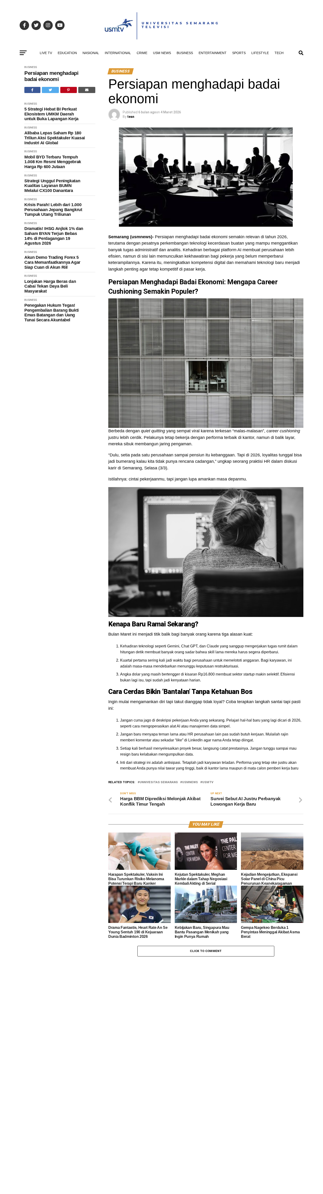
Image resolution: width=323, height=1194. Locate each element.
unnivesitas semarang (159, 782)
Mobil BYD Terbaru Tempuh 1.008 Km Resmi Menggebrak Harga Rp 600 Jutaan (52, 162)
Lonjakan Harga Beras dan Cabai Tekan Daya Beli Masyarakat (50, 286)
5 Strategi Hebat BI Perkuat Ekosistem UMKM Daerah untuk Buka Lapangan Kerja (51, 114)
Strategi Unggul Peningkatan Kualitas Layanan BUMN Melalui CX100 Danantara (52, 185)
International (118, 53)
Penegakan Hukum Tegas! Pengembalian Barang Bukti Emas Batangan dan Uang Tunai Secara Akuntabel (51, 312)
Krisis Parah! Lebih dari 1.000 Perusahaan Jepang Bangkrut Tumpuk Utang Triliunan (53, 209)
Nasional (91, 53)
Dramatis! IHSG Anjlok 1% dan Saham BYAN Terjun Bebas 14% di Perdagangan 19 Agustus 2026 (53, 236)
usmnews (190, 782)
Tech (279, 53)
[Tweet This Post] (50, 90)
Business (185, 53)
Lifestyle (260, 53)
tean (130, 117)
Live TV (46, 53)
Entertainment (213, 53)
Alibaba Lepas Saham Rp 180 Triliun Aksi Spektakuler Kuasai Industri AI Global (54, 138)
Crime (142, 53)
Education (67, 53)
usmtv (207, 782)
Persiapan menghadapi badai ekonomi (51, 76)
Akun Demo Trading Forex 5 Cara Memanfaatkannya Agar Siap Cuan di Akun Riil (52, 262)
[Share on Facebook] (32, 90)
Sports (239, 53)
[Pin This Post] (68, 90)
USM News (162, 53)
